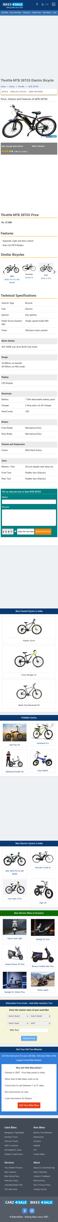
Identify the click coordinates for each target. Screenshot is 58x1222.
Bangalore (8, 1132)
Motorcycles (38, 1137)
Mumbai (7, 1137)
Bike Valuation (10, 1172)
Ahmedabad (9, 1150)
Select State (37, 4)
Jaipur (19, 1150)
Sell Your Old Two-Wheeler (29, 1049)
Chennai (7, 1141)
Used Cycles (18, 1154)
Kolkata (7, 1154)
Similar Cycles (18, 91)
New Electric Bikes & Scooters (29, 913)
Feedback (46, 1176)
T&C (35, 1185)
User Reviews (36, 91)
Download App (49, 1167)
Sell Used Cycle (10, 1189)
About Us (37, 1167)
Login (46, 4)
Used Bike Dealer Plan (13, 1185)
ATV (35, 1150)
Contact (36, 1176)
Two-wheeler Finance (13, 1167)
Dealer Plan (36, 12)
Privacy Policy (44, 1185)
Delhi (6, 1145)
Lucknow (14, 1145)
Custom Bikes (39, 1154)
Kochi (15, 1141)
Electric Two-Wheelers (42, 1132)
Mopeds (36, 1145)
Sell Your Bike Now (29, 1105)
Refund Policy (39, 1180)
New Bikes (47, 12)
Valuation (26, 12)
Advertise (43, 1172)
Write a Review (38, 146)
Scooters (37, 1141)
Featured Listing (11, 1180)
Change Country (40, 1189)
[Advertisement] (29, 46)
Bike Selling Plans (11, 1176)
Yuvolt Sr (29, 277)
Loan (55, 12)
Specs (5, 91)
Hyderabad (19, 1132)
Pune (15, 1137)
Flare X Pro (46, 278)
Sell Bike (5, 12)
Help (35, 1172)
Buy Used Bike (15, 12)
